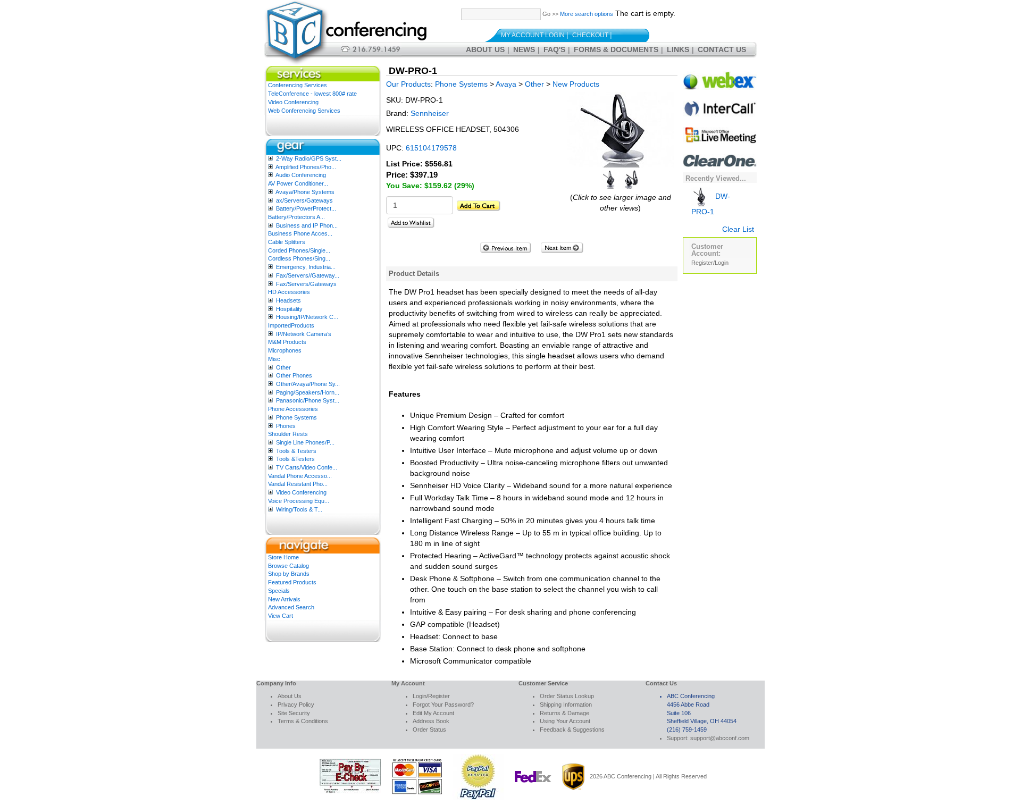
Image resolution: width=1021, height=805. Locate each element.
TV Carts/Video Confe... (306, 467)
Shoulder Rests (288, 434)
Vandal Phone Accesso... (300, 476)
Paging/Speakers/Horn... (307, 392)
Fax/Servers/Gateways (306, 284)
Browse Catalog (288, 566)
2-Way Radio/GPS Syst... (308, 158)
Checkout (590, 35)
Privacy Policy (296, 704)
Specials (279, 591)
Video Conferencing (293, 102)
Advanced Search (291, 607)
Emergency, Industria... (306, 267)
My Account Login (533, 35)
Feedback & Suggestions (572, 729)
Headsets (288, 300)
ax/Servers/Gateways (304, 200)
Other (283, 367)
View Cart (280, 616)
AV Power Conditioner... (298, 183)
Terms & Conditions (303, 721)
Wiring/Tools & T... (299, 509)
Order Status (429, 729)
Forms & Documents (616, 49)
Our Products (408, 84)
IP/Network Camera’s (303, 334)
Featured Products (292, 582)
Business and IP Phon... (307, 225)
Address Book (431, 721)
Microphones (285, 350)
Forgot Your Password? (443, 704)
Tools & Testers (296, 451)
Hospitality (289, 309)
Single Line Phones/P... (305, 442)
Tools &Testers (295, 459)
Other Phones (294, 375)
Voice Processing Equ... (298, 501)
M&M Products (287, 342)
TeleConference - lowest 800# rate (312, 93)
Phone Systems (296, 417)
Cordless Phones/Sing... (299, 258)
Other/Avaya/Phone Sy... (308, 384)
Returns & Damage (564, 713)
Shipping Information (566, 704)
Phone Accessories (293, 409)
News (524, 49)
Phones (286, 426)
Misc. (275, 359)
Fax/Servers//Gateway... (307, 275)
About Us (485, 49)
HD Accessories (289, 292)
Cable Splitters (286, 242)
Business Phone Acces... (300, 233)
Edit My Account (433, 713)
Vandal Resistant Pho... (298, 484)
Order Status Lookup (567, 696)
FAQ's (554, 49)
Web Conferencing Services (304, 110)
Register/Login (710, 262)
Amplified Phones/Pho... (305, 167)
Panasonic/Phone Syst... (307, 400)
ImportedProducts (291, 325)
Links (678, 49)
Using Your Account (565, 721)
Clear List (738, 229)
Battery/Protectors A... (296, 217)
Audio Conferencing (300, 175)
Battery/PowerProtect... (306, 208)
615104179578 (431, 148)
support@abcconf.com (719, 738)
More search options (586, 14)
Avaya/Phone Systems (304, 192)
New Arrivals (284, 599)
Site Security (294, 713)
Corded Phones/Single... (299, 250)
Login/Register (431, 696)
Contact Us (722, 49)
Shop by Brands (288, 574)
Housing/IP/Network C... (307, 317)
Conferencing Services (297, 85)
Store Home (283, 557)
